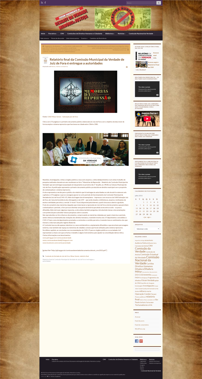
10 (151, 205)
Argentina (138, 240)
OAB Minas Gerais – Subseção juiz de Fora (62, 117)
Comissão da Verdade (143, 250)
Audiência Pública (141, 243)
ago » (149, 217)
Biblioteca (109, 33)
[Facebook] (45, 2)
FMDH (137, 278)
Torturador (150, 302)
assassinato (149, 240)
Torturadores (141, 305)
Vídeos (142, 369)
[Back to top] (197, 374)
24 (151, 211)
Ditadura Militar (144, 270)
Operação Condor (143, 294)
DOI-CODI (139, 275)
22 (144, 211)
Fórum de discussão (57, 38)
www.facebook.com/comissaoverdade (56, 243)
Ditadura (139, 269)
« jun (144, 217)
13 (137, 208)
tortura (143, 302)
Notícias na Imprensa (62, 66)
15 (144, 208)
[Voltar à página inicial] (101, 18)
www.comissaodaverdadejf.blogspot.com (58, 240)
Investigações (148, 286)
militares (142, 291)
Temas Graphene (55, 376)
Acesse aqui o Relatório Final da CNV (153, 58)
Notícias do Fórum (154, 361)
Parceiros (52, 33)
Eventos (84, 38)
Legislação (143, 361)
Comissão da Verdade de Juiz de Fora (57, 256)
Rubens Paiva (143, 299)
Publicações (143, 363)
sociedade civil (151, 299)
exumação (154, 275)
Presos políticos (140, 297)
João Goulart (139, 288)
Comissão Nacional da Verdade (141, 33)
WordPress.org (140, 329)
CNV (62, 33)
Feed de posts (139, 321)
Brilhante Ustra (152, 243)
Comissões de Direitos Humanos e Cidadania (84, 33)
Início (43, 33)
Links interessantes (72, 38)
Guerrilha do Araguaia (147, 283)
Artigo (142, 240)
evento (147, 274)
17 (151, 208)
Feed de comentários (142, 325)
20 (137, 211)
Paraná (153, 294)
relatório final (84, 256)
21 (140, 211)
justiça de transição (149, 288)
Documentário (153, 272)
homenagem (139, 286)
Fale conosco (45, 38)
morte (149, 291)
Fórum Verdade (148, 280)
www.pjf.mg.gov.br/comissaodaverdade (57, 238)
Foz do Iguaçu (144, 278)
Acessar (137, 317)
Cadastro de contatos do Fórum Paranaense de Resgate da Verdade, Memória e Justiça (76, 361)
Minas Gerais (74, 256)
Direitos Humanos (144, 266)
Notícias (121, 33)
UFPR (150, 305)
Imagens (142, 365)
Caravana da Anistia (141, 246)
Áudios (142, 367)
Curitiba (150, 263)
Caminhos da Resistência (98, 38)
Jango (156, 286)
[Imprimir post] (127, 67)
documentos (145, 272)
